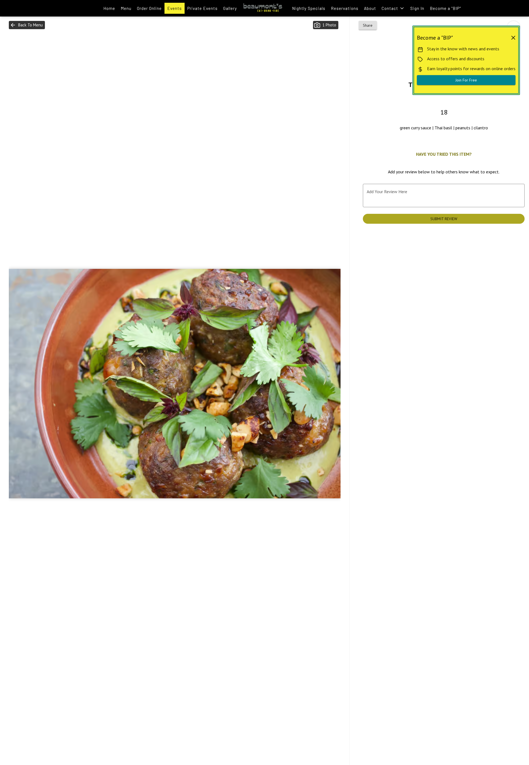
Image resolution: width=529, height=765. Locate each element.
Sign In (417, 8)
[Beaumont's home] (264, 8)
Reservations (344, 8)
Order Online (149, 8)
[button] (393, 8)
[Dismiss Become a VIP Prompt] (513, 37)
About (370, 8)
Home (109, 8)
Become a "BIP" (445, 8)
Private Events (202, 8)
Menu (126, 8)
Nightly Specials (308, 8)
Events (174, 8)
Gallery (230, 8)
